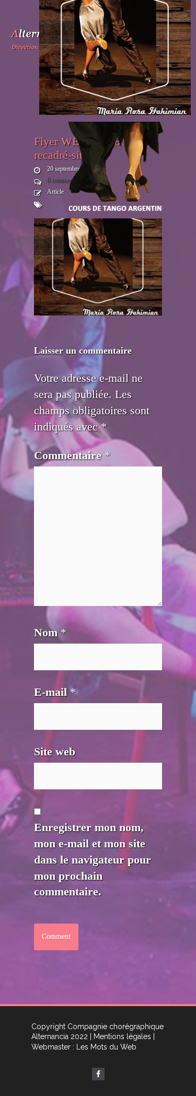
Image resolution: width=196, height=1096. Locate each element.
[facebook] (98, 1074)
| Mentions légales (120, 1036)
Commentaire (72, 455)
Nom (50, 632)
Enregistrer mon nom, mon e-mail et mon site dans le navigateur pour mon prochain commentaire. (92, 859)
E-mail (55, 691)
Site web (54, 751)
